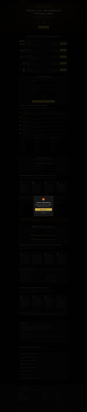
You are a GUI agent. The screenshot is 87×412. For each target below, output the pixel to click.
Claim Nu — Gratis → (43, 209)
